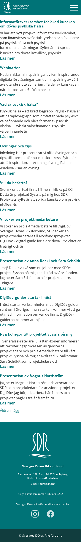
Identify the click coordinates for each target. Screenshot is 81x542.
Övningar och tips (16, 146)
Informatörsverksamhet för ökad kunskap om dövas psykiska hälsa (37, 24)
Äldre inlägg (9, 410)
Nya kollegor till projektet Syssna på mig (36, 334)
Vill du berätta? (13, 182)
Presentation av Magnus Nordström (31, 376)
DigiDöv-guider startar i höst (25, 297)
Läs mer (7, 58)
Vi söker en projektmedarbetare (29, 219)
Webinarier (10, 67)
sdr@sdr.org (47, 484)
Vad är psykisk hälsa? (19, 104)
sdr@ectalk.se (50, 478)
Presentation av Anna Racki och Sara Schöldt (40, 261)
